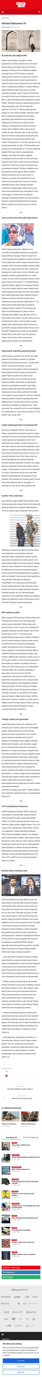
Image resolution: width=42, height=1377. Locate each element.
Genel (14, 1240)
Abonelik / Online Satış (11, 1268)
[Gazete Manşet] (30, 1304)
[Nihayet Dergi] (17, 1312)
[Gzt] (26, 1297)
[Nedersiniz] (30, 1325)
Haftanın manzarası (9, 1124)
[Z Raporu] (31, 1312)
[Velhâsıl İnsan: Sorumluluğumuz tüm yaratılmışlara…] (6, 1207)
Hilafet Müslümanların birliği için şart (26, 1157)
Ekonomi (15, 1179)
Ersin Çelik (6, 27)
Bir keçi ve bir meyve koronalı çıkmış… (23, 1194)
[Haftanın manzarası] (11, 1116)
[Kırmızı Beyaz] (34, 1319)
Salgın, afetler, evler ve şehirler (23, 1254)
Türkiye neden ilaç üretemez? (23, 1242)
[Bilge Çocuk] (20, 1319)
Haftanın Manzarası (28, 1124)
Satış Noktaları (7, 1277)
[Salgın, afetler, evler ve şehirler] (6, 1255)
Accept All (21, 1361)
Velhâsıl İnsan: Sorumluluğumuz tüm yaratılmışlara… (26, 1206)
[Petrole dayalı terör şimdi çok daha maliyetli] (6, 1182)
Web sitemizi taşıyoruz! (21, 1169)
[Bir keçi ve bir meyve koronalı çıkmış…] (6, 1194)
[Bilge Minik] (27, 1319)
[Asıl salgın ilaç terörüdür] (6, 1231)
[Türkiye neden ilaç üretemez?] (6, 1243)
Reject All (21, 1372)
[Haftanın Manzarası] (30, 1116)
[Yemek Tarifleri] (35, 1297)
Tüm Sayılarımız (8, 1272)
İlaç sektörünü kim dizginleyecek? (25, 1218)
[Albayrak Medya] (19, 1290)
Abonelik (5, 1339)
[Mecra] (5, 1304)
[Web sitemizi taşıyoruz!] (6, 1170)
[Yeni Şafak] (6, 1297)
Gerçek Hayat (16, 1167)
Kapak (14, 1143)
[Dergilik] (19, 1325)
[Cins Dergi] (6, 1319)
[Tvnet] (17, 1297)
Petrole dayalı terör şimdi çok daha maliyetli (25, 1182)
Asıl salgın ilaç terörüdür (21, 1230)
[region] (21, 1358)
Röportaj (16, 1155)
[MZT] (16, 1304)
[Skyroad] (8, 1325)
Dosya (14, 1252)
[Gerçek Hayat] (14, 1319)
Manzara (5, 18)
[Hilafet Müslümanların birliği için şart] (6, 1158)
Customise (21, 1366)
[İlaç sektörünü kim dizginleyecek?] (6, 1219)
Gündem (15, 1191)
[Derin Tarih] (6, 1312)
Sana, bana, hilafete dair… (21, 1145)
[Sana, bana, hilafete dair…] (6, 1146)
